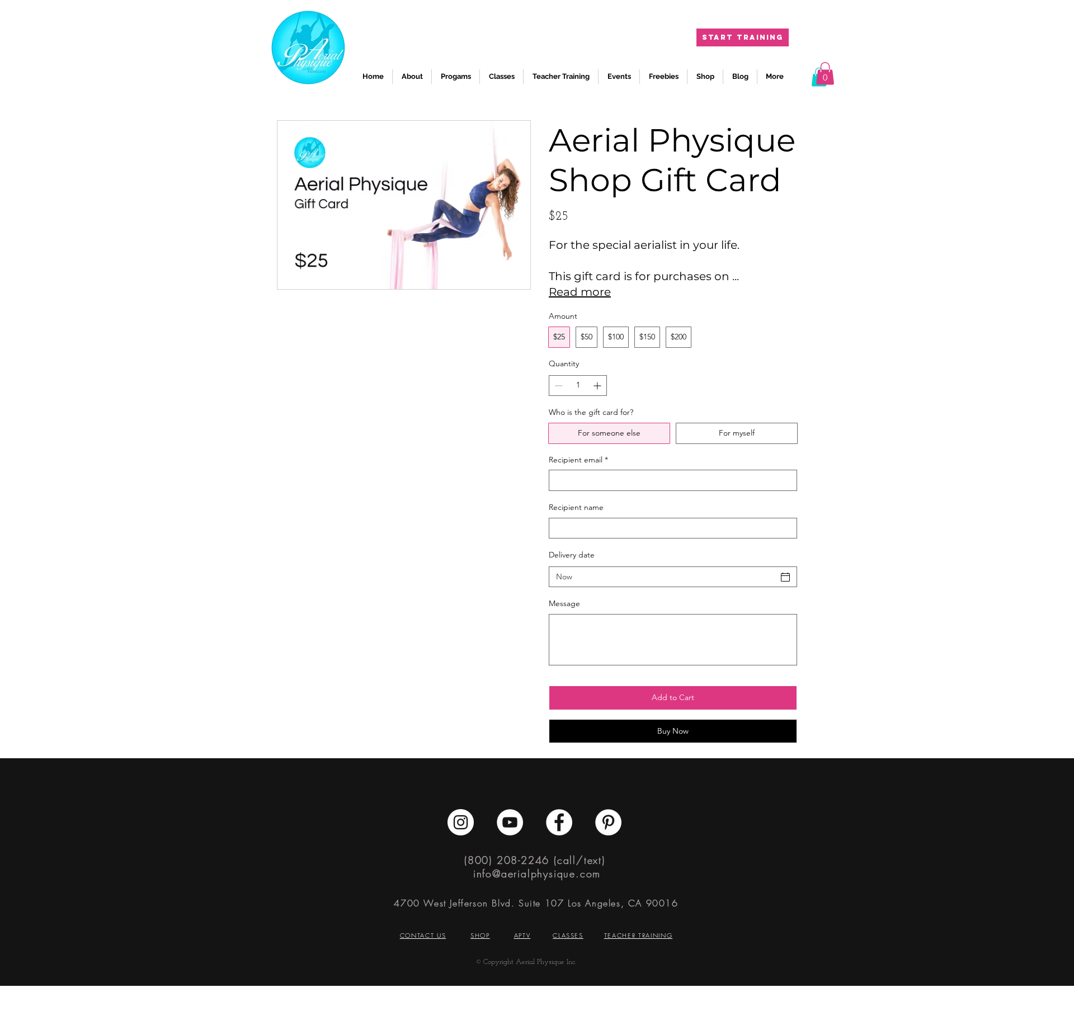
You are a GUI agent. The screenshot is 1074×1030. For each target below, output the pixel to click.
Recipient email (578, 460)
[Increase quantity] (598, 385)
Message (564, 603)
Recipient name (576, 507)
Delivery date (572, 555)
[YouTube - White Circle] (510, 822)
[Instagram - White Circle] (460, 822)
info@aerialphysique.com (537, 873)
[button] (825, 73)
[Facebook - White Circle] (559, 822)
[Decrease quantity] (557, 385)
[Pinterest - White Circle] (608, 822)
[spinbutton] (577, 385)
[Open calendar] (785, 577)
